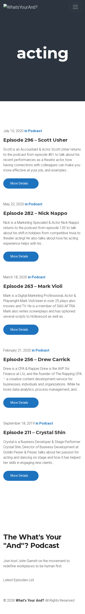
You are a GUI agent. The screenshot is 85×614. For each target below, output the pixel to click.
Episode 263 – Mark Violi (32, 286)
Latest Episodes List (18, 580)
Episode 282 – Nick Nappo (35, 213)
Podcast (35, 131)
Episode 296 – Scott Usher (35, 140)
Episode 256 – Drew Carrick (36, 359)
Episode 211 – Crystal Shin (34, 432)
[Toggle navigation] (75, 7)
